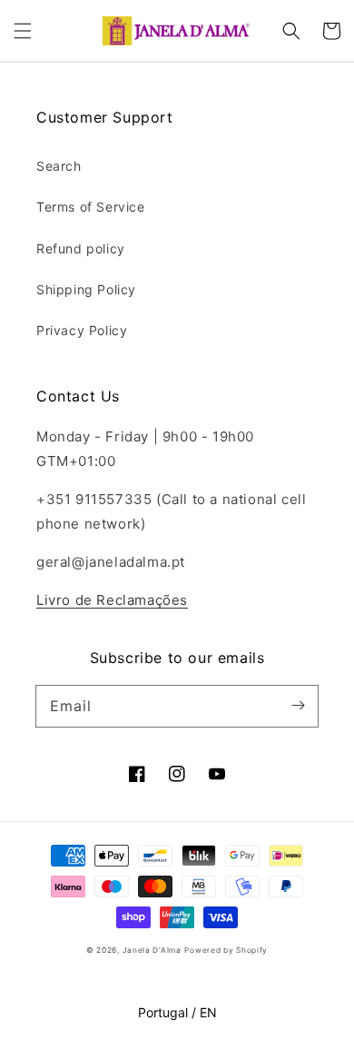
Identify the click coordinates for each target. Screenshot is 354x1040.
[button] (23, 31)
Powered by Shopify (226, 950)
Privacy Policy (81, 330)
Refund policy (80, 248)
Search (59, 165)
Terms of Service (90, 206)
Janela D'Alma (152, 950)
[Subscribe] (298, 706)
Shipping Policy (86, 289)
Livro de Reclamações (112, 600)
